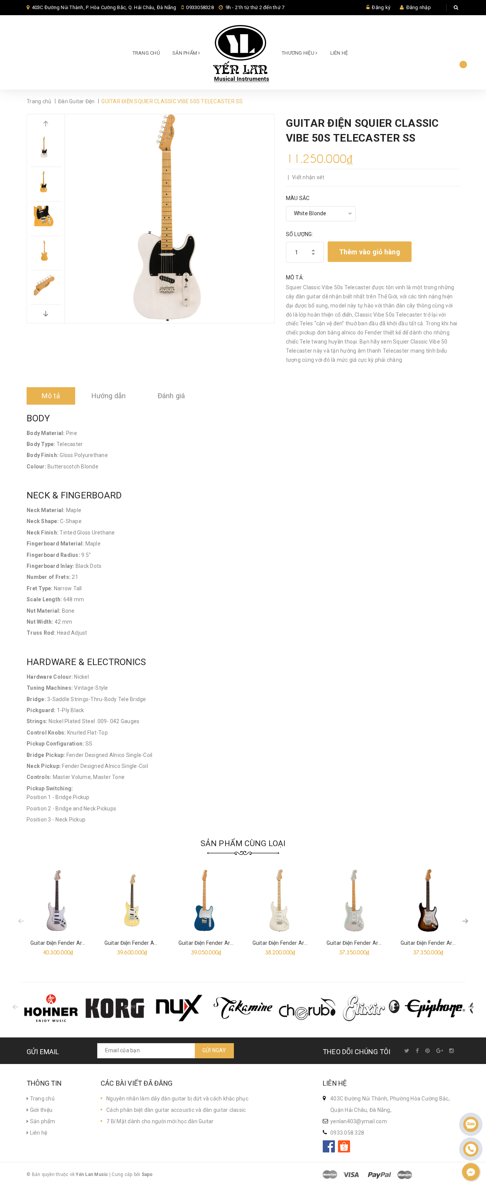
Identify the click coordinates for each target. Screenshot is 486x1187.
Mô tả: (295, 277)
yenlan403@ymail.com (358, 1121)
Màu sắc (298, 198)
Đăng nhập (418, 7)
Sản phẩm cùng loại (243, 843)
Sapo (147, 1174)
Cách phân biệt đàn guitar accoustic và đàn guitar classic (176, 1110)
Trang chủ (146, 53)
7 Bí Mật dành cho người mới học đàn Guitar (160, 1121)
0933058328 (200, 7)
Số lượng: (299, 234)
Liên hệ (339, 53)
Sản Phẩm (185, 53)
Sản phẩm (41, 1121)
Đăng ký (381, 7)
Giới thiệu (40, 1110)
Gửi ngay (214, 1050)
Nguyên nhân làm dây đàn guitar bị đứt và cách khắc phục (177, 1099)
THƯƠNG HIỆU (299, 53)
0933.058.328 (347, 1133)
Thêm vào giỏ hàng (369, 252)
